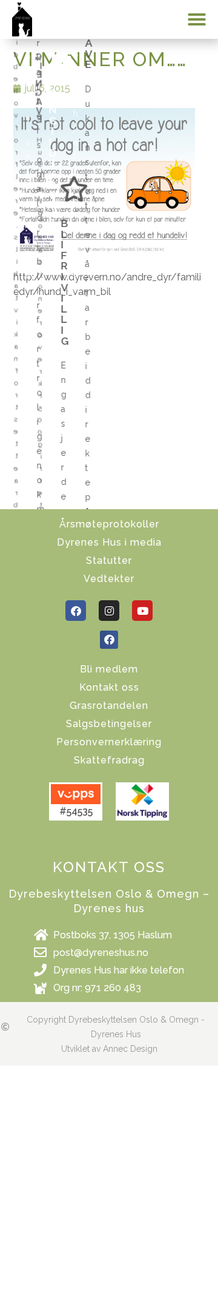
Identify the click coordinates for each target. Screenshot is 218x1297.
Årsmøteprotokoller (109, 524)
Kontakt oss (109, 687)
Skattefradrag (109, 760)
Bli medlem (109, 669)
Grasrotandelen (109, 705)
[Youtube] (142, 610)
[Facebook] (75, 610)
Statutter (109, 560)
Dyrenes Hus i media (109, 542)
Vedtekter (109, 578)
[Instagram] (109, 610)
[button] (196, 19)
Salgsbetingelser (109, 724)
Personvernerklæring (109, 742)
